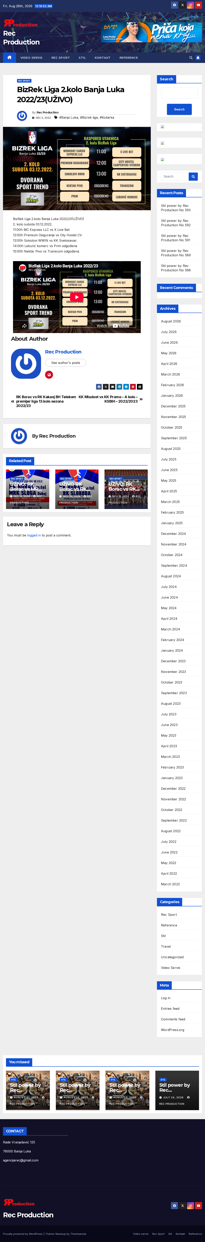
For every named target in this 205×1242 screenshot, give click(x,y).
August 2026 (171, 321)
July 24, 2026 (173, 1097)
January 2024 (172, 650)
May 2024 (169, 608)
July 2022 (168, 842)
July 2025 (168, 459)
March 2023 (170, 757)
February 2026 (172, 385)
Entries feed (170, 1009)
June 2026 (169, 342)
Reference (129, 58)
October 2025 (171, 427)
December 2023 (173, 661)
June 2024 (169, 597)
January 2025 (172, 523)
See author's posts (65, 363)
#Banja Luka (68, 117)
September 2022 (174, 820)
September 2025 (174, 438)
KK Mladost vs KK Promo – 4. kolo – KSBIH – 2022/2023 (108, 399)
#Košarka (107, 117)
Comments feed (173, 1019)
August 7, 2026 (125, 1097)
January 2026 (172, 396)
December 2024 (173, 534)
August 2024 (171, 576)
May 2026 (169, 353)
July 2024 (169, 587)
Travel (166, 946)
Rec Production (47, 112)
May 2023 (168, 735)
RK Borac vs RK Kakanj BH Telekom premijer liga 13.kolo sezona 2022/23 (46, 401)
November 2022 (173, 799)
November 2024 (174, 544)
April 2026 (169, 364)
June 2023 (169, 725)
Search (166, 79)
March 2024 (170, 629)
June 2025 (169, 470)
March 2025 (170, 502)
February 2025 (172, 512)
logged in (34, 535)
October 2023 (171, 682)
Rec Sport (60, 58)
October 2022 (171, 810)
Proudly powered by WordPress (23, 1233)
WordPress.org (172, 1030)
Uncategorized (172, 957)
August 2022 (171, 831)
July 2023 (168, 714)
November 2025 (173, 417)
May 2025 (168, 481)
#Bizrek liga (89, 117)
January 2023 (172, 778)
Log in (165, 998)
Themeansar (78, 1233)
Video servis (31, 58)
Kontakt (103, 58)
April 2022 (169, 873)
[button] (191, 58)
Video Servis (170, 968)
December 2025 (173, 406)
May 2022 (168, 863)
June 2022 (169, 852)
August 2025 (171, 449)
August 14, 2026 (76, 1097)
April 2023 (169, 746)
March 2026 (170, 374)
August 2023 (171, 704)
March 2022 (170, 884)
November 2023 (173, 672)
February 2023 (172, 767)
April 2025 (169, 491)
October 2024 (172, 555)
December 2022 (173, 789)
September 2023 (174, 693)
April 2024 (169, 619)
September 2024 (174, 565)
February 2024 (172, 640)
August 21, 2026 (26, 1097)
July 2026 (169, 332)
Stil (82, 58)
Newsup (60, 1233)
